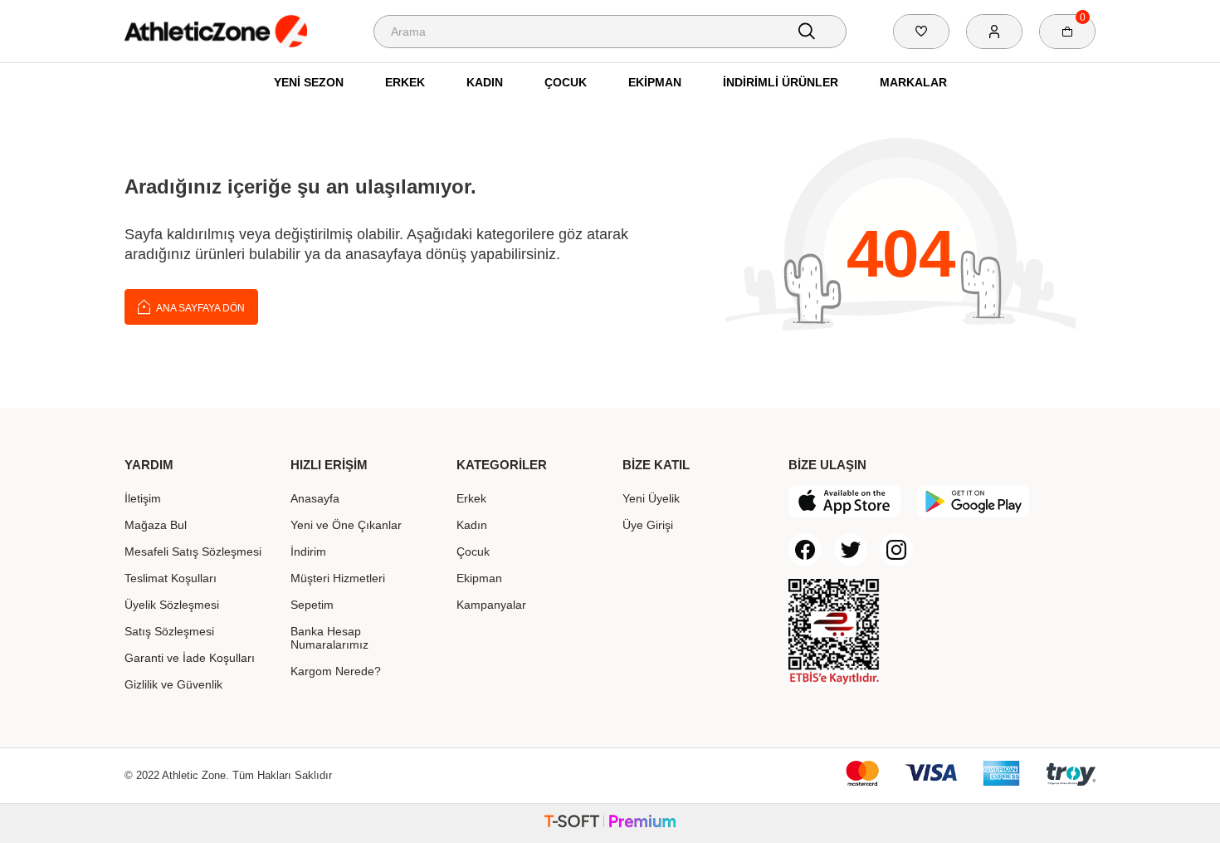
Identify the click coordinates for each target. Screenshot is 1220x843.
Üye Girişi (647, 525)
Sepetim (312, 604)
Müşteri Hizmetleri (337, 578)
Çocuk (565, 82)
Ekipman (654, 82)
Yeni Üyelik (651, 498)
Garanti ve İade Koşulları (189, 657)
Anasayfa (314, 498)
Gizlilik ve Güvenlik (173, 684)
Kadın (484, 82)
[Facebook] (805, 549)
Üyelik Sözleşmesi (171, 604)
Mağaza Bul (155, 525)
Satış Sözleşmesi (169, 631)
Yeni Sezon (309, 82)
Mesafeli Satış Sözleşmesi (192, 551)
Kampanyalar (491, 604)
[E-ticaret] (610, 823)
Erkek (405, 82)
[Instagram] (896, 549)
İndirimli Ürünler (780, 82)
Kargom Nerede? (335, 671)
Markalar (913, 82)
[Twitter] (850, 549)
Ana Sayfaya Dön (199, 308)
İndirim (308, 551)
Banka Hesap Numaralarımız (329, 638)
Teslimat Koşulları (170, 578)
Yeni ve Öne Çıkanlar (346, 525)
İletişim (142, 498)
